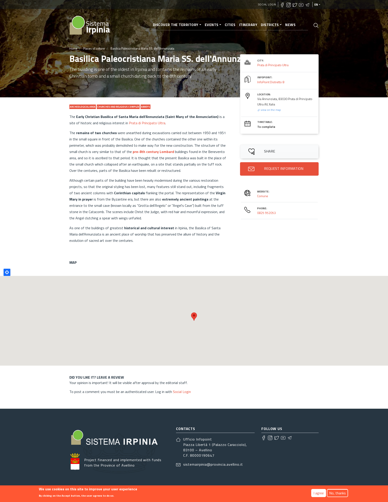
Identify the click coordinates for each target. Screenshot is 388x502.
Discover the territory (175, 24)
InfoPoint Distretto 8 (270, 82)
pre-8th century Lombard (153, 151)
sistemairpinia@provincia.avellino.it (213, 464)
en (316, 4)
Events (211, 24)
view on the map (270, 110)
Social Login (267, 4)
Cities (230, 24)
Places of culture (94, 48)
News (290, 24)
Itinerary (248, 24)
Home (73, 48)
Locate (7, 272)
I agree (318, 493)
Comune (262, 196)
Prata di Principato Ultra (147, 123)
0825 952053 (266, 212)
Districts (270, 24)
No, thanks (337, 493)
